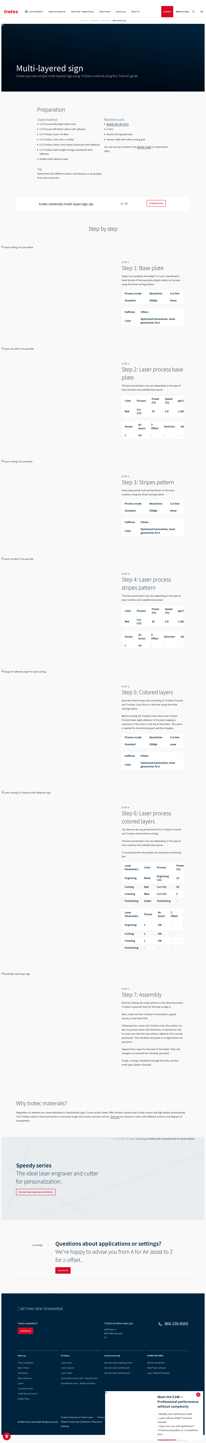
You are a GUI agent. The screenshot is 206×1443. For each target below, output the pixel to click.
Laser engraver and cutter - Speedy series (79, 1378)
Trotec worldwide (25, 1362)
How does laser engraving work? (118, 1362)
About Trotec (23, 1367)
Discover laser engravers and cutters (36, 1192)
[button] (7, 1436)
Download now (156, 203)
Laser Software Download (158, 1373)
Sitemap (65, 1426)
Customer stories (25, 1388)
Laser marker (66, 1373)
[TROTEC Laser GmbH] (11, 11)
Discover (115, 1116)
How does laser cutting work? (117, 1367)
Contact (167, 11)
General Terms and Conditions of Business (81, 1421)
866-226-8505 (176, 1323)
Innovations (23, 1373)
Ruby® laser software (156, 1367)
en (202, 11)
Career (21, 1383)
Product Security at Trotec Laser (77, 1417)
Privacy (101, 1417)
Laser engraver (67, 1367)
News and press (25, 1378)
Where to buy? (182, 11)
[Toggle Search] (193, 11)
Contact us (63, 1270)
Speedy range (144, 146)
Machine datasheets (156, 1362)
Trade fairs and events (27, 1393)
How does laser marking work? (117, 1373)
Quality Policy (24, 1398)
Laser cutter (66, 1362)
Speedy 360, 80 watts (117, 124)
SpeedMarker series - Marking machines (78, 1383)
